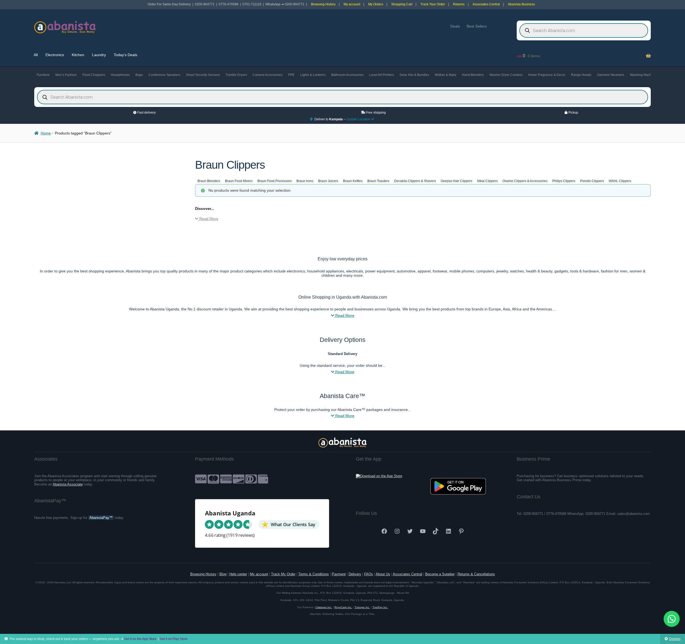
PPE (291, 75)
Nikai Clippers (487, 181)
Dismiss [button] (674, 639)
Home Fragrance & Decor (546, 75)
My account (352, 4)
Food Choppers (93, 75)
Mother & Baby (445, 75)
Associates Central (486, 4)
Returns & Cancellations (476, 574)
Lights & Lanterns (313, 75)
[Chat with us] (672, 619)
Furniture (43, 75)
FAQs (368, 574)
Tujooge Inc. (362, 607)
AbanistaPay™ (101, 518)
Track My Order (283, 574)
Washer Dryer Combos (506, 75)
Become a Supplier (440, 574)
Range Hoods (581, 75)
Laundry (99, 55)
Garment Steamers (610, 75)
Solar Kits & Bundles (414, 75)
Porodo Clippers (592, 181)
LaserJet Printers (381, 75)
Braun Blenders (208, 181)
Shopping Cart (401, 4)
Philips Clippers (563, 181)
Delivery (355, 574)
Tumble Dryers (236, 75)
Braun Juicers (328, 181)
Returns (459, 4)
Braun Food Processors (274, 181)
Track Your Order (432, 4)
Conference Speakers (164, 75)
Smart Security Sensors (203, 75)
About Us (383, 574)
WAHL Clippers (620, 181)
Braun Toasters (378, 181)
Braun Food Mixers (239, 181)
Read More (208, 219)
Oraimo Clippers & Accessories (525, 181)
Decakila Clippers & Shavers (415, 181)
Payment (339, 574)
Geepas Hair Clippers (456, 181)
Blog (222, 574)
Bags (139, 75)
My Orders (375, 4)
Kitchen (78, 55)
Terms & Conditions (313, 574)
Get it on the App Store (140, 639)
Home (46, 133)
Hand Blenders (473, 75)
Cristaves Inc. (323, 607)
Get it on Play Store (174, 639)
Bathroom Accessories (347, 75)
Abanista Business (521, 4)
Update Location (358, 119)
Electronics (54, 55)
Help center (238, 574)
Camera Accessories (268, 75)
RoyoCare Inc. (343, 607)
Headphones (120, 75)
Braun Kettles (353, 181)
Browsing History (323, 4)
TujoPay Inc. (380, 607)
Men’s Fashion (66, 75)
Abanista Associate (68, 484)
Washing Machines (644, 75)
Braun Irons (304, 181)
